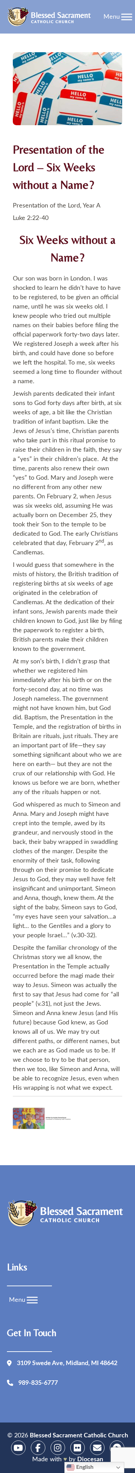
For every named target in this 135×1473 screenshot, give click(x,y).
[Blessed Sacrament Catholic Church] (51, 16)
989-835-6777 (38, 1383)
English (84, 1467)
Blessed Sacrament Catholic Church (79, 1436)
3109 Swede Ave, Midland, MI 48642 (67, 1363)
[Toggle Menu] (126, 16)
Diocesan (90, 1459)
